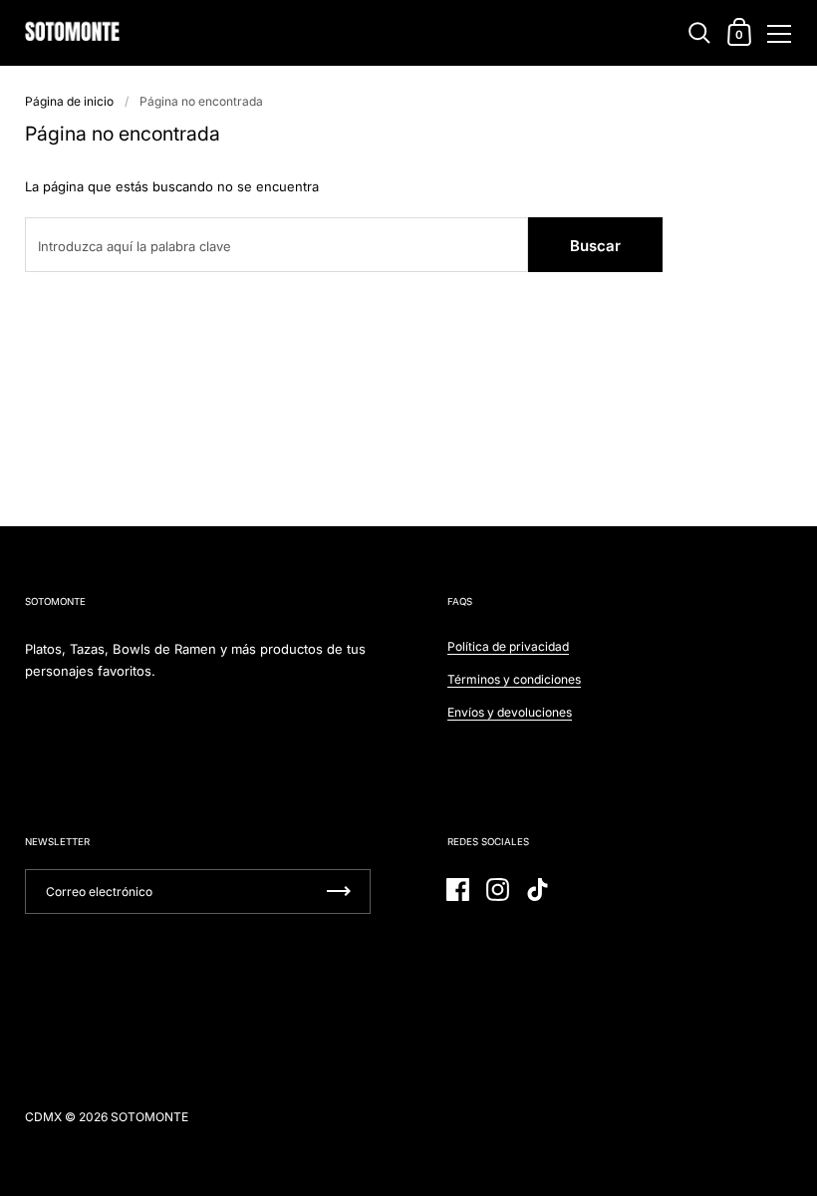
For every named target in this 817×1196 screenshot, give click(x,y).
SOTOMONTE (149, 1116)
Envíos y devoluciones (509, 712)
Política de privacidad (508, 646)
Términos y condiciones (514, 679)
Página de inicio (69, 101)
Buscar (595, 245)
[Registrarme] (339, 891)
